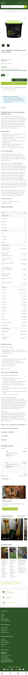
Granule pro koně (5, 632)
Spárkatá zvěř (4, 629)
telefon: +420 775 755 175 (7, 661)
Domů (2, 11)
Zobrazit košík (5, 478)
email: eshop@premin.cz (6, 660)
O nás (2, 613)
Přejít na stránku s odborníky (10, 509)
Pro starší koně (4, 627)
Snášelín (3, 639)
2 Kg (3, 75)
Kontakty (3, 615)
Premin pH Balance (5, 642)
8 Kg (7, 75)
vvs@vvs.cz (8, 598)
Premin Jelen (4, 644)
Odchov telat (4, 630)
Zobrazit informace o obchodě (10, 90)
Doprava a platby (5, 619)
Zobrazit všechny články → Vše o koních (10, 583)
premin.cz (12, 666)
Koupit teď (14, 83)
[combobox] (14, 6)
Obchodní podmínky (5, 620)
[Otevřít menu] (25, 2)
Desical (2, 646)
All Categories (21, 516)
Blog (2, 617)
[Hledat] (25, 6)
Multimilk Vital (4, 641)
